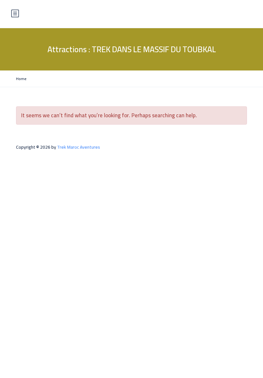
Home (21, 78)
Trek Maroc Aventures (78, 147)
